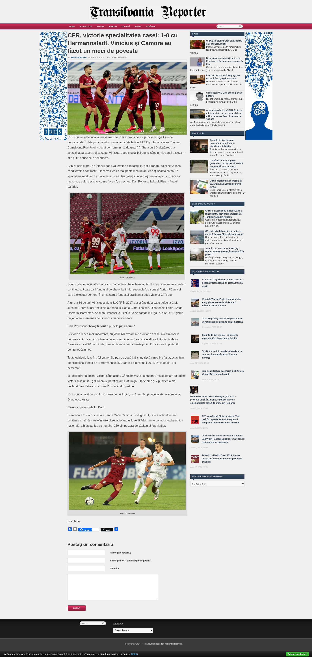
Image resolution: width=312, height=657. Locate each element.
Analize (100, 26)
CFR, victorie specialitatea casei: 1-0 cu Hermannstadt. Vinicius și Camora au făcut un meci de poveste (123, 43)
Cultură (126, 26)
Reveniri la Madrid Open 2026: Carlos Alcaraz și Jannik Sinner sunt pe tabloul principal (222, 458)
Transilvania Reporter (154, 644)
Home (72, 26)
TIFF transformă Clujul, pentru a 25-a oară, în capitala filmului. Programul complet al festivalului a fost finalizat (220, 419)
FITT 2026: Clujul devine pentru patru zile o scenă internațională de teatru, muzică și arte (222, 282)
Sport (138, 26)
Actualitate (86, 26)
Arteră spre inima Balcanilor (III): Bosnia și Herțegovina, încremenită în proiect (224, 251)
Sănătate (150, 26)
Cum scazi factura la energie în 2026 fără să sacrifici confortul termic (226, 184)
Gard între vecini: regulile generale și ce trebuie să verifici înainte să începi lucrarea (226, 163)
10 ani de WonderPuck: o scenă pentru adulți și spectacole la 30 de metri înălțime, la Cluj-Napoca (221, 302)
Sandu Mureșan (78, 57)
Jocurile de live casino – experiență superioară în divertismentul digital (222, 143)
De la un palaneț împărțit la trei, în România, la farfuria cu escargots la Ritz (224, 61)
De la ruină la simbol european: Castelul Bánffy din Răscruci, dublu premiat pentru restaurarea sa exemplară (223, 438)
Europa (113, 26)
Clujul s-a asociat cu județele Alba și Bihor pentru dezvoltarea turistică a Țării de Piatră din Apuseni (223, 214)
